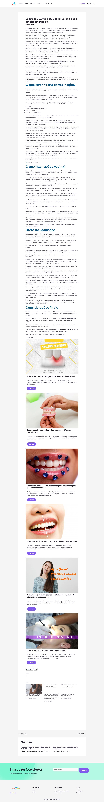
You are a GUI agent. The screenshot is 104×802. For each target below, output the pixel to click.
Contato (34, 792)
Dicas (31, 751)
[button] (82, 3)
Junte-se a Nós (58, 793)
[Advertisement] (52, 714)
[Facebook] (13, 793)
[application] (42, 3)
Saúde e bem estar (31, 24)
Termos (78, 793)
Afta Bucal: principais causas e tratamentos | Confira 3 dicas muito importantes (50, 596)
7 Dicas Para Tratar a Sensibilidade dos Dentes (47, 651)
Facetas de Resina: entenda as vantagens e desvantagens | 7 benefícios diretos (51, 487)
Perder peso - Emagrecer (43, 751)
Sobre (33, 790)
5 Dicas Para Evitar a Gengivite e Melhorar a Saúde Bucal (51, 376)
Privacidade (79, 791)
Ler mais (31, 388)
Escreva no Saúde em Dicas (61, 791)
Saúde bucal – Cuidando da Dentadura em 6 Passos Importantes (49, 431)
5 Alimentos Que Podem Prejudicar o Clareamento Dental (52, 541)
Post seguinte (81, 733)
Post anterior (22, 733)
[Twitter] (15, 793)
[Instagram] (10, 793)
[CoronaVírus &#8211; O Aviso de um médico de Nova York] (69, 689)
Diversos (35, 751)
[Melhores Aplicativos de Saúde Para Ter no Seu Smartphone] (34, 689)
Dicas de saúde (56, 751)
